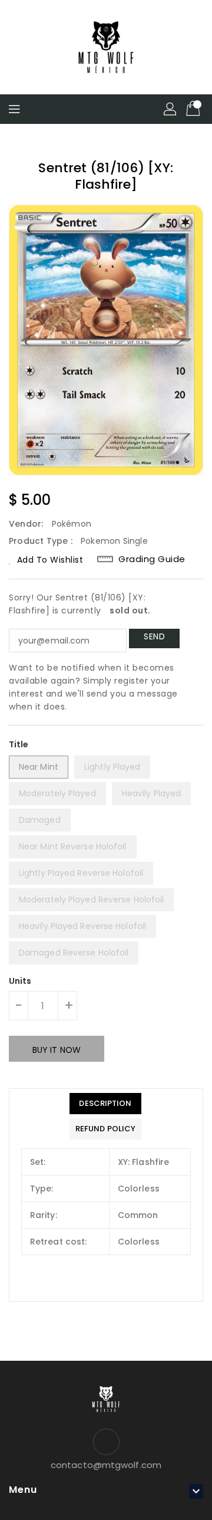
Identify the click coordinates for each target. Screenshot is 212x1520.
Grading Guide (152, 559)
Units (20, 981)
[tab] (105, 1103)
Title (19, 744)
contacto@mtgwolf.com (106, 1465)
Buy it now (56, 1050)
